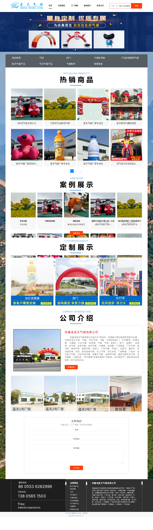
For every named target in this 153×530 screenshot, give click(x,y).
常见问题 (23, 221)
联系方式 (100, 5)
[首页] (27, 6)
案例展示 (87, 5)
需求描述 (76, 448)
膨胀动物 (76, 221)
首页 (50, 5)
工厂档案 (74, 5)
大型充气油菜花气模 (60, 123)
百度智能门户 (74, 513)
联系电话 (76, 439)
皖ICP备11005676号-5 (76, 516)
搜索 (136, 6)
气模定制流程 (50, 221)
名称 (76, 430)
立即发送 (76, 468)
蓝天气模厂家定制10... (27, 163)
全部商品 (61, 5)
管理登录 (85, 513)
